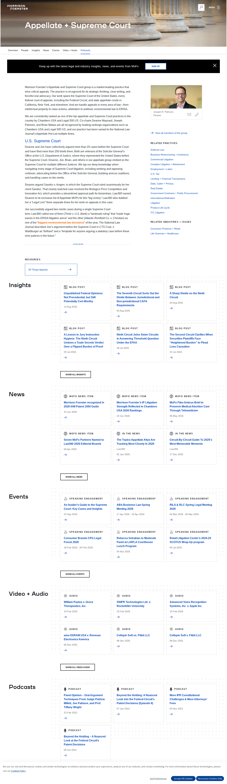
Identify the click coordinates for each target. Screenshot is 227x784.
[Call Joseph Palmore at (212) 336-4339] (197, 114)
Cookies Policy (18, 770)
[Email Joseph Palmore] (189, 114)
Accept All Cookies (183, 778)
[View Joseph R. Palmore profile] (176, 102)
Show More (78, 244)
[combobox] (185, 7)
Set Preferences (158, 778)
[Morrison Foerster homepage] (18, 7)
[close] (215, 66)
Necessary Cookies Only (210, 778)
